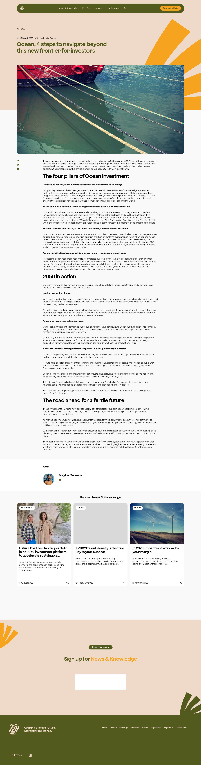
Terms (145, 728)
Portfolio (86, 8)
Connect (170, 8)
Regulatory (156, 728)
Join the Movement (100, 647)
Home (104, 728)
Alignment (114, 8)
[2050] (22, 8)
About (99, 8)
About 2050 (182, 728)
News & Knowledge (68, 8)
